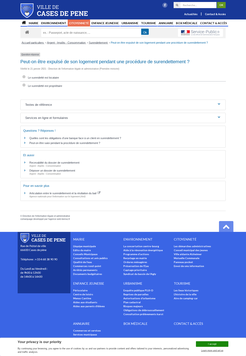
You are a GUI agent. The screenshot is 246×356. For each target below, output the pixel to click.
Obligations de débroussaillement (143, 310)
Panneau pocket (183, 262)
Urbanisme (130, 23)
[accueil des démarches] (27, 32)
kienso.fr (66, 219)
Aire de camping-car (186, 298)
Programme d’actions (136, 254)
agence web (55, 219)
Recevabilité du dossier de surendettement (54, 162)
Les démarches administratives (192, 246)
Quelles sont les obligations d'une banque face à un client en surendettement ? (75, 138)
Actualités (190, 14)
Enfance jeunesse (105, 23)
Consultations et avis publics (90, 258)
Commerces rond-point (87, 266)
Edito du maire (82, 250)
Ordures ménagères (135, 262)
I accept (212, 344)
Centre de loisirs (83, 294)
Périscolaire (80, 290)
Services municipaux (85, 334)
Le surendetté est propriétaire (44, 85)
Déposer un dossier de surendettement (52, 170)
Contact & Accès (215, 14)
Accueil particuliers (33, 42)
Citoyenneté (79, 23)
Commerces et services (87, 330)
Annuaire (166, 23)
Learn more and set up (212, 351)
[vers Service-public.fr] (200, 33)
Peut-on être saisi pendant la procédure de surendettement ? (64, 142)
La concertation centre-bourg (141, 246)
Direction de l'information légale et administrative (46, 216)
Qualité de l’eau (82, 262)
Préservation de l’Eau (136, 266)
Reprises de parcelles (136, 294)
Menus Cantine (82, 298)
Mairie (33, 23)
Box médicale (186, 23)
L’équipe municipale (84, 246)
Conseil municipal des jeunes (191, 250)
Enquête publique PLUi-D (138, 290)
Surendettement (98, 42)
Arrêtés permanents (85, 270)
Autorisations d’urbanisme (139, 298)
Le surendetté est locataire (42, 77)
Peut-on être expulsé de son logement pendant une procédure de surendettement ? (159, 42)
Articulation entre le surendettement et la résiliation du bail (63, 193)
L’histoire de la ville (185, 294)
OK (221, 4)
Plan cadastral (132, 302)
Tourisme (148, 23)
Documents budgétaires (87, 273)
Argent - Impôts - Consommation (66, 42)
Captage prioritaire (135, 270)
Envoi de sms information (189, 266)
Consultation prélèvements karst (143, 314)
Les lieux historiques (186, 290)
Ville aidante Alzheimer (188, 254)
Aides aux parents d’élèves (89, 306)
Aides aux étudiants (85, 302)
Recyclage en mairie (135, 258)
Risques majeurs (133, 306)
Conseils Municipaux (85, 254)
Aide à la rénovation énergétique (143, 250)
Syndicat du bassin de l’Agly (139, 273)
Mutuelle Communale (186, 258)
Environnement (53, 23)
